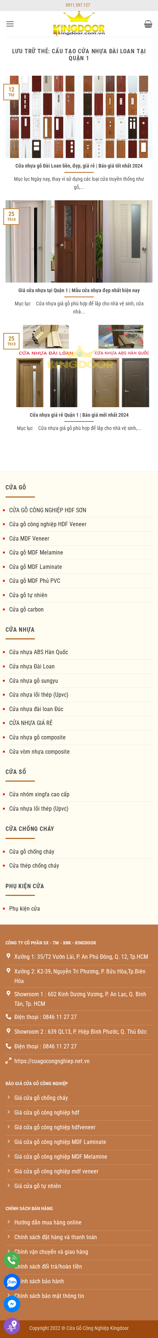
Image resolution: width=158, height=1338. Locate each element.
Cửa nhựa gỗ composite (37, 737)
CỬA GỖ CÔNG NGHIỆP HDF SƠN (47, 510)
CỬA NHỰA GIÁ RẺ (31, 723)
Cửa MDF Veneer (29, 538)
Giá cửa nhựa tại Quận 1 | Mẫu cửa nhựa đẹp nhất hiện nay (79, 290)
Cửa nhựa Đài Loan (32, 666)
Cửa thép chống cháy (34, 865)
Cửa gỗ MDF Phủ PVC (34, 580)
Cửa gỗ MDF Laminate (35, 566)
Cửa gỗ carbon (26, 609)
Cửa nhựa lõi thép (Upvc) (38, 694)
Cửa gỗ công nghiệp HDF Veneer (47, 524)
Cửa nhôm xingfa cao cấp (39, 794)
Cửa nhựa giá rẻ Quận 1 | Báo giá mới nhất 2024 (79, 415)
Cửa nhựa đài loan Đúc (36, 709)
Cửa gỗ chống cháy (31, 851)
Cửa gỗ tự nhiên (28, 595)
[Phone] (12, 1260)
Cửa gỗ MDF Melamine (36, 552)
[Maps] (12, 1326)
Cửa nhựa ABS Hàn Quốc (38, 652)
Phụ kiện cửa (24, 908)
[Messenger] (12, 1304)
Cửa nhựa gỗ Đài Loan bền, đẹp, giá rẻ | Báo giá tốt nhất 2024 (79, 166)
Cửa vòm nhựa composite (39, 751)
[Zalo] (12, 1282)
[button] (10, 24)
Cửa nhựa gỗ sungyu (33, 680)
